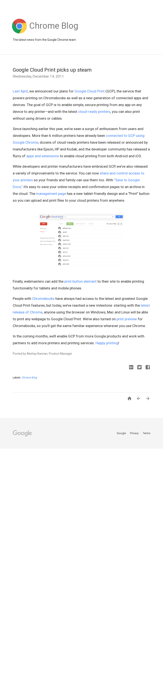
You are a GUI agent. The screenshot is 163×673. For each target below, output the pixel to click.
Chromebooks (43, 298)
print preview (127, 319)
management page (51, 193)
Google (121, 433)
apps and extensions (42, 156)
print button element (80, 281)
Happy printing (107, 343)
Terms (146, 433)
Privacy (134, 433)
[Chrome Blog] (53, 33)
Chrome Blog (29, 377)
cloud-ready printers (94, 111)
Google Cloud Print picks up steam (52, 70)
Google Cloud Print (89, 91)
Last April (20, 91)
